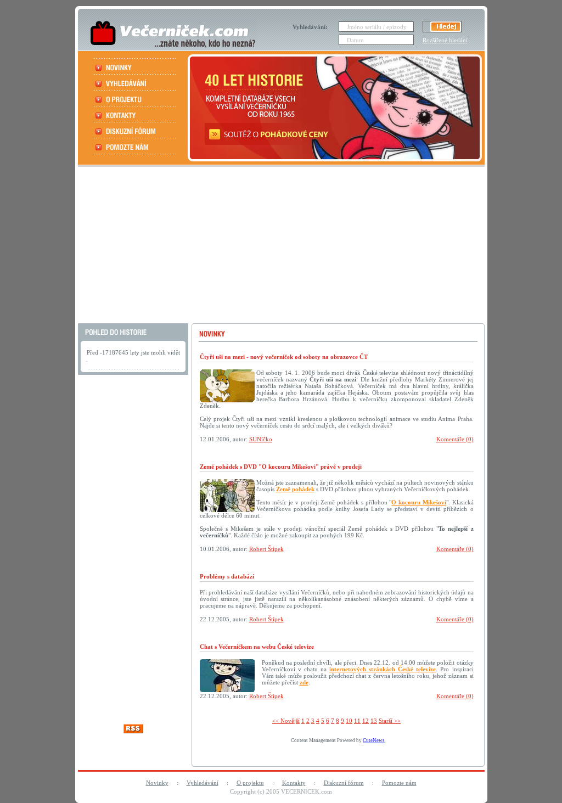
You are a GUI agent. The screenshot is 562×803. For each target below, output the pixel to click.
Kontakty (294, 782)
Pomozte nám (399, 782)
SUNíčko (260, 439)
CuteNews (374, 740)
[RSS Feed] (133, 730)
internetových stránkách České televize (382, 669)
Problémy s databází (227, 576)
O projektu (250, 782)
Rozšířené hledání (445, 40)
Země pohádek (295, 489)
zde (304, 682)
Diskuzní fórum (344, 782)
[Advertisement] (280, 246)
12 (365, 720)
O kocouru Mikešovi (418, 502)
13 (373, 720)
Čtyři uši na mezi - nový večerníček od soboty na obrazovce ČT (284, 356)
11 (357, 720)
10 (349, 720)
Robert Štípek (266, 549)
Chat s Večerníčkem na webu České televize (257, 646)
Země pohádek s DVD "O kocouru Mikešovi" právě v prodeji (281, 466)
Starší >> (390, 720)
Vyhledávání (202, 782)
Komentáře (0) (455, 439)
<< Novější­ (286, 720)
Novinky (157, 782)
